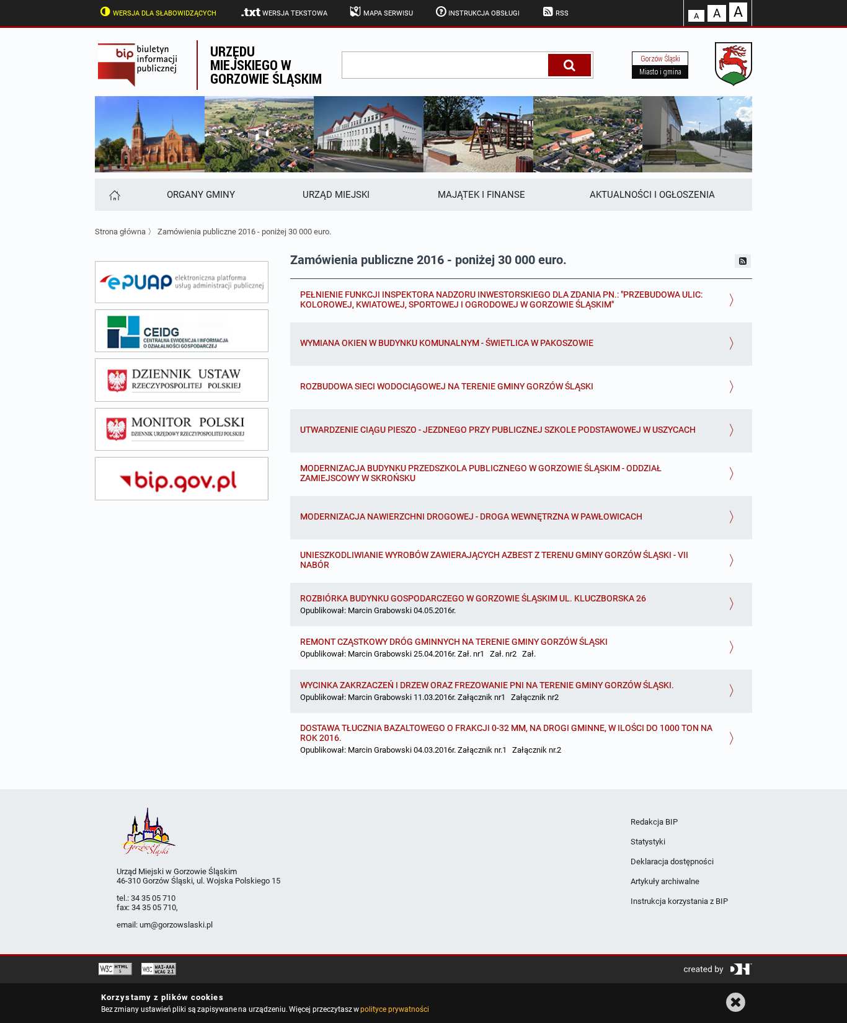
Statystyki (648, 841)
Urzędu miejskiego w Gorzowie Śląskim (266, 64)
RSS (562, 13)
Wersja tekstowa (294, 13)
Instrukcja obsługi (484, 13)
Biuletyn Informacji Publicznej (146, 65)
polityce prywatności (394, 1009)
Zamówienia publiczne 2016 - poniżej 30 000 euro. (244, 231)
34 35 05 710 (153, 898)
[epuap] (181, 282)
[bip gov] (181, 478)
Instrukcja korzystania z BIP (679, 901)
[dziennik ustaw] (181, 380)
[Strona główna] (114, 195)
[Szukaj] (569, 65)
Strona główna (120, 231)
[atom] (743, 261)
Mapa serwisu (388, 13)
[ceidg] (181, 331)
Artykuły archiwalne (665, 881)
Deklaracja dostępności (672, 861)
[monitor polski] (181, 429)
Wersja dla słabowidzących (164, 13)
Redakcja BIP (654, 821)
